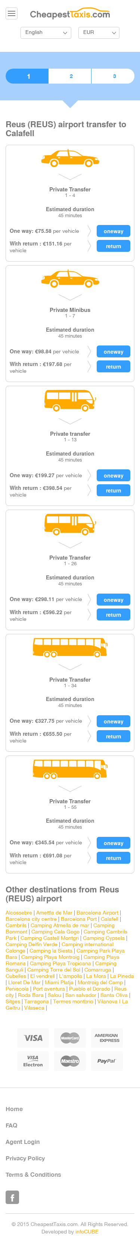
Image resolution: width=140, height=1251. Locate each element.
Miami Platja (59, 983)
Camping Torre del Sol (53, 970)
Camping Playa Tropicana (60, 963)
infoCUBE (87, 1232)
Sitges (13, 1002)
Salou (54, 995)
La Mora (96, 976)
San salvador (80, 995)
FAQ (11, 1125)
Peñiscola (17, 989)
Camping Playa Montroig (50, 957)
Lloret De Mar (24, 983)
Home (14, 1108)
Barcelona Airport (97, 913)
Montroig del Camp (100, 983)
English (34, 32)
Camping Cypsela (104, 938)
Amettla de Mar (54, 913)
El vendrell (42, 976)
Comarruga (97, 970)
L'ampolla (70, 976)
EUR (88, 32)
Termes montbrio (73, 1002)
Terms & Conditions (33, 1174)
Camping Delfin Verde (31, 944)
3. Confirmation (113, 76)
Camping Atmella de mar (60, 925)
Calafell (109, 919)
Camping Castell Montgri (50, 938)
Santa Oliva (114, 995)
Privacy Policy (25, 1157)
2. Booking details (69, 76)
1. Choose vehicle (27, 76)
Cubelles (16, 976)
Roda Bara (31, 995)
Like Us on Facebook (12, 1197)
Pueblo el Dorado (89, 989)
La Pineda (122, 976)
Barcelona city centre (31, 919)
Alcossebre (19, 913)
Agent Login (23, 1141)
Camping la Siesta (50, 951)
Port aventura (49, 989)
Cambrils (16, 925)
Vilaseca (34, 1008)
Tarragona (36, 1002)
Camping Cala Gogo (55, 932)
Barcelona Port (79, 919)
